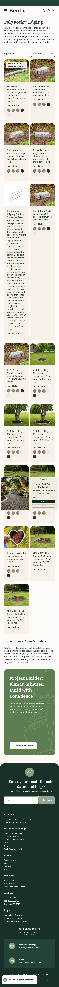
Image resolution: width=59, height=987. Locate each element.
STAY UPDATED (43, 501)
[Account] (48, 10)
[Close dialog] (56, 478)
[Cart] (53, 10)
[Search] (44, 10)
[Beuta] (17, 10)
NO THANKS (44, 506)
